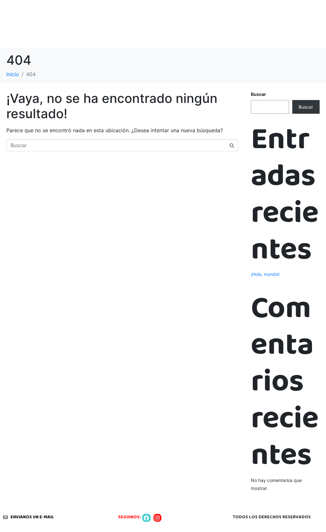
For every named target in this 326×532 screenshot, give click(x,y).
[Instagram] (157, 518)
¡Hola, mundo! (265, 274)
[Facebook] (146, 518)
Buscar (258, 94)
